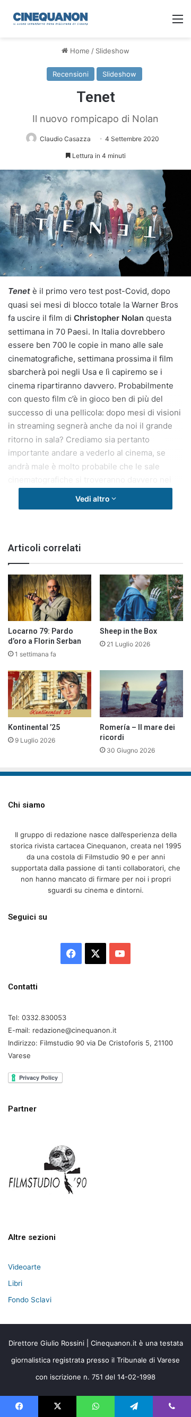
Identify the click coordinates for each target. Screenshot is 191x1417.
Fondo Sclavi (29, 1299)
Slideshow (112, 51)
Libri (15, 1283)
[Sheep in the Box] (141, 598)
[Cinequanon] (50, 18)
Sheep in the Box (128, 631)
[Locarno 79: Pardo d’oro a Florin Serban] (49, 598)
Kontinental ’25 (34, 727)
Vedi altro (93, 498)
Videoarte (24, 1267)
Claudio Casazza (65, 139)
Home (79, 51)
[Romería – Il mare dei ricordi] (141, 693)
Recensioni (71, 74)
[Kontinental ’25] (49, 693)
